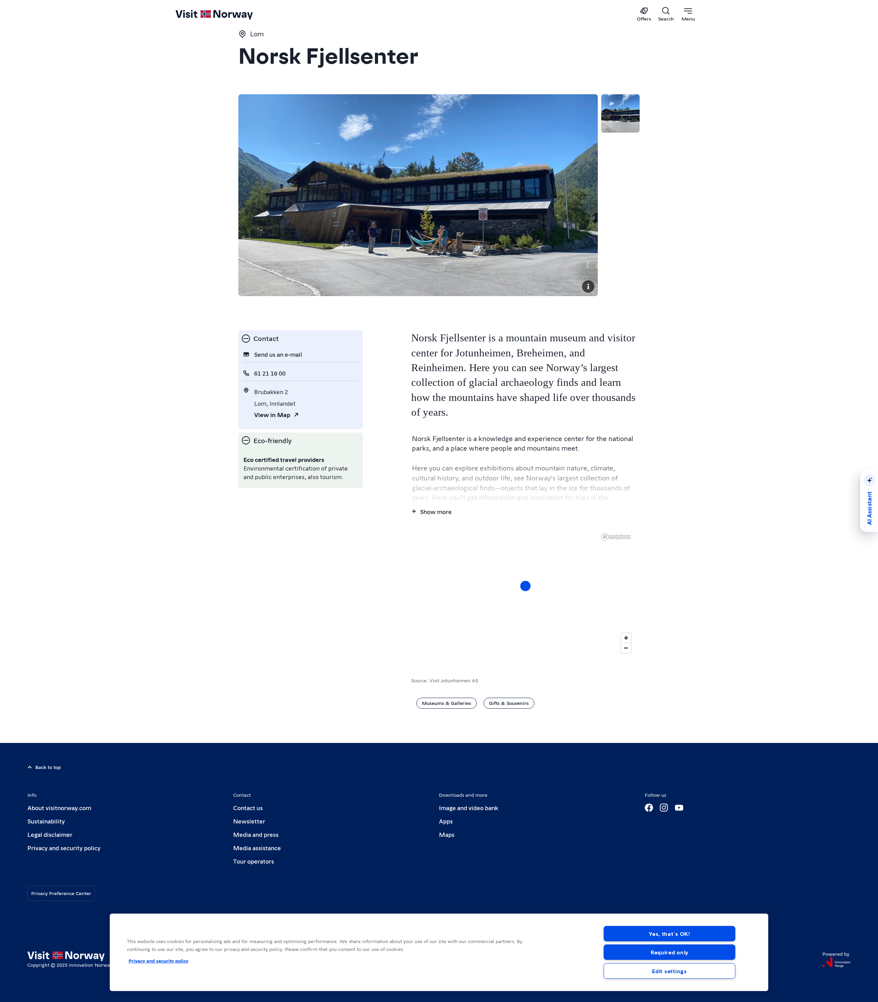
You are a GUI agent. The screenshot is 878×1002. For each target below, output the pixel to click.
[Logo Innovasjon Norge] (836, 962)
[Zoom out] (626, 648)
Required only (669, 952)
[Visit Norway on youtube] (679, 808)
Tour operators (253, 861)
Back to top (48, 767)
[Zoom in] (626, 638)
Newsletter (249, 821)
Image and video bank (468, 807)
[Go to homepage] (225, 14)
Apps (446, 821)
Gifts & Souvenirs (509, 703)
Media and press (255, 834)
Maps (446, 834)
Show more (436, 511)
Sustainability (46, 821)
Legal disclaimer (49, 834)
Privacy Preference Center (61, 893)
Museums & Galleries (446, 703)
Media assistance (257, 848)
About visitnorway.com (59, 807)
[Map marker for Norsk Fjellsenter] (525, 586)
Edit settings (669, 971)
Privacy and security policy (63, 848)
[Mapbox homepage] (616, 537)
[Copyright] (588, 286)
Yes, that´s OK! (669, 933)
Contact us (248, 807)
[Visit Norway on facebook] (649, 808)
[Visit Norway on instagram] (664, 808)
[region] (525, 592)
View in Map (272, 414)
